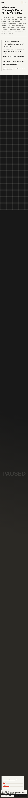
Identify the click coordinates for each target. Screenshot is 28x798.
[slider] (5, 783)
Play (9, 779)
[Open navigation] (25, 2)
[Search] (22, 2)
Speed (4, 785)
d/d (2, 2)
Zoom (4, 782)
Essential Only (7, 795)
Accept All (20, 795)
